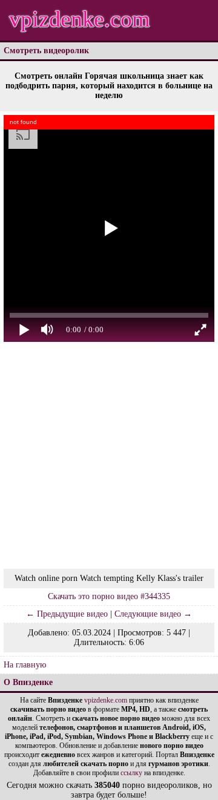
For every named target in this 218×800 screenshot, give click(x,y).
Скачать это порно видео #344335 (109, 596)
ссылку (131, 773)
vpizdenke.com (79, 18)
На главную (25, 664)
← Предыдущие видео (67, 613)
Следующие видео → (153, 613)
